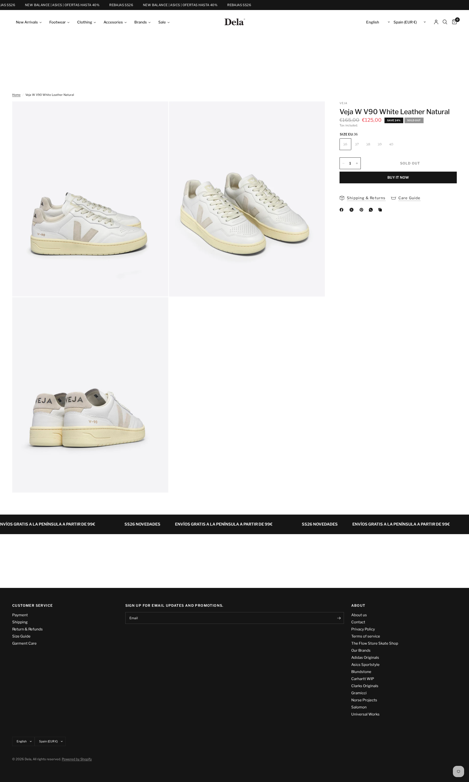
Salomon (359, 707)
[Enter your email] (339, 618)
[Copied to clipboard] (381, 210)
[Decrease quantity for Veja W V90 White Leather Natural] (343, 163)
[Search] (445, 22)
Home (16, 95)
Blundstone (361, 672)
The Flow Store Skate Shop (374, 643)
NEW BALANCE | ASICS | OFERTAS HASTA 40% (53, 5)
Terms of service (365, 636)
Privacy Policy (363, 629)
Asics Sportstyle (365, 664)
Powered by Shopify (77, 759)
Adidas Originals (365, 657)
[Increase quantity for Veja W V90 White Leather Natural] (357, 163)
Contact (358, 622)
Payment (20, 615)
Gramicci (359, 693)
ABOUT (358, 605)
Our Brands (361, 650)
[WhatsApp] (372, 210)
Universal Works (365, 714)
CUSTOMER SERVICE (32, 605)
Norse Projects (364, 700)
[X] (352, 210)
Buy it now (398, 177)
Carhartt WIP (362, 679)
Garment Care (24, 643)
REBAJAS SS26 (112, 5)
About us (359, 615)
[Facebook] (342, 210)
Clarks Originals (364, 686)
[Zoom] (158, 111)
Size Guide (21, 636)
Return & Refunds (27, 629)
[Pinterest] (362, 210)
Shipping (20, 622)
